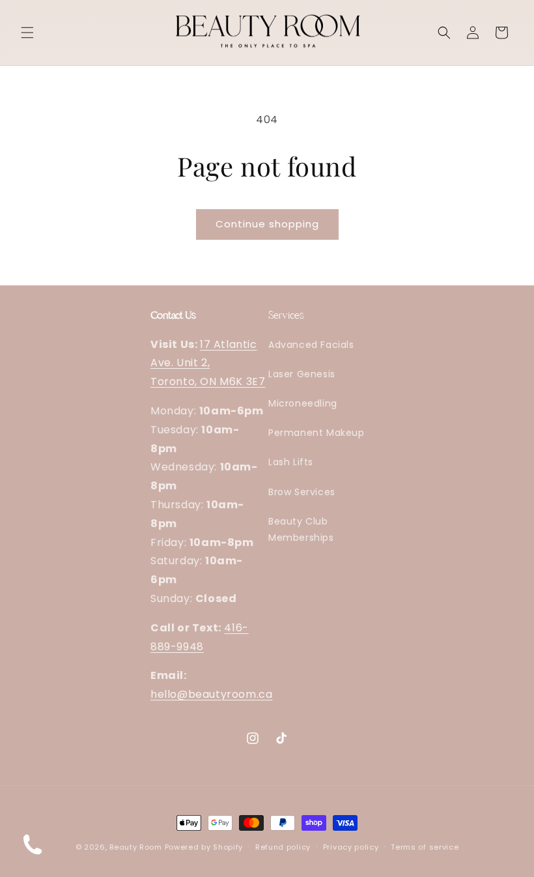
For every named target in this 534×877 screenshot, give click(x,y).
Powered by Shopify (204, 847)
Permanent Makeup (316, 432)
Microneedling (302, 403)
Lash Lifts (290, 461)
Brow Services (301, 491)
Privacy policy (351, 847)
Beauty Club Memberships (301, 529)
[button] (27, 32)
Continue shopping (267, 224)
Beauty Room (135, 847)
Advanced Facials (311, 344)
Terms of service (424, 847)
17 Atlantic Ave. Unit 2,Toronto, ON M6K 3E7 (207, 363)
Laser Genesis (301, 374)
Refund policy (283, 847)
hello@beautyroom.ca (211, 694)
